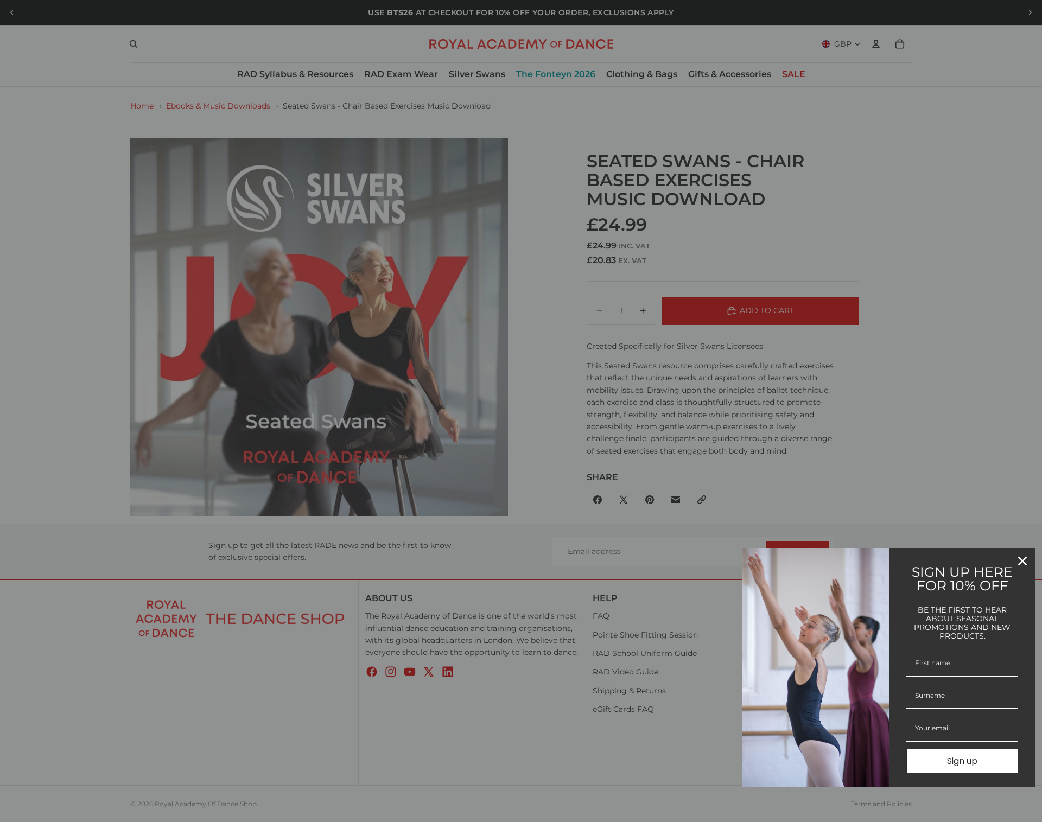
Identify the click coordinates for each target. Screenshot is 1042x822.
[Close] (1022, 561)
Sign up (962, 761)
